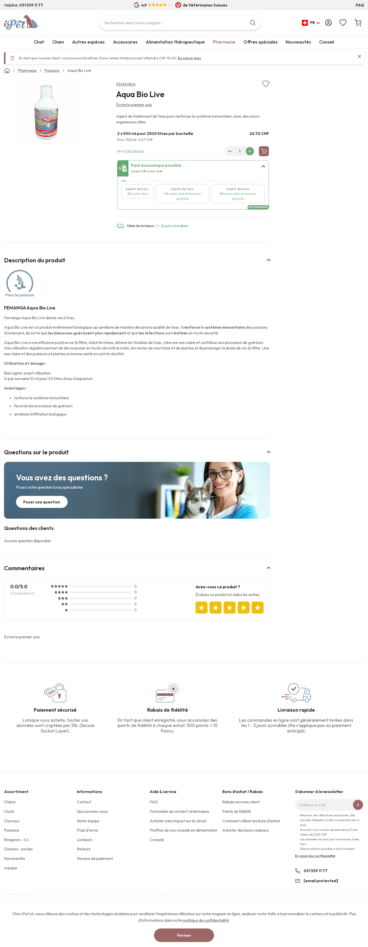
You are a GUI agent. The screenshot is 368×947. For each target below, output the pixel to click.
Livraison (84, 839)
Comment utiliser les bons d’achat (251, 820)
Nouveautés (298, 42)
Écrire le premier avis (134, 104)
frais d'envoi (134, 151)
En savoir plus (189, 58)
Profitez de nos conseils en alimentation (183, 830)
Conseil (326, 42)
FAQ (360, 5)
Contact (84, 801)
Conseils (157, 839)
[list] (46, 113)
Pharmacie (224, 42)
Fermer (184, 935)
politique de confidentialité (206, 920)
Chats (9, 811)
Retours (84, 848)
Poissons (11, 830)
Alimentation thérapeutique (175, 42)
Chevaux (11, 820)
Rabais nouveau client (241, 801)
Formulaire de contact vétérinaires (179, 811)
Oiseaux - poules (18, 848)
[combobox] (180, 22)
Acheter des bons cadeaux (245, 830)
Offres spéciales (261, 42)
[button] (311, 23)
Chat (39, 42)
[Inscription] (358, 805)
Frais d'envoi (87, 830)
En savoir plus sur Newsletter (315, 856)
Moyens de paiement (95, 858)
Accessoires (125, 42)
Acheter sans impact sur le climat (178, 820)
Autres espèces (88, 42)
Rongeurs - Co (16, 839)
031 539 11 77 (315, 870)
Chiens (10, 801)
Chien (58, 42)
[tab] (193, 168)
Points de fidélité (236, 811)
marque (10, 867)
